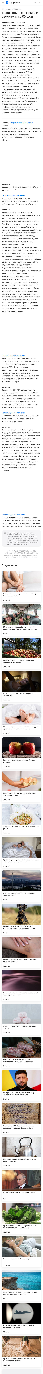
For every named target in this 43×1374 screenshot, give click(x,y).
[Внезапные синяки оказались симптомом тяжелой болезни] (21, 952)
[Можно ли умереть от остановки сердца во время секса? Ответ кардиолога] (21, 719)
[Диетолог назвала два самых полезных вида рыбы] (21, 819)
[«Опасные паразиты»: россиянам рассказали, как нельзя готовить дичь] (21, 1052)
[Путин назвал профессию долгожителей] (21, 1185)
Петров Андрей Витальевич (21, 123)
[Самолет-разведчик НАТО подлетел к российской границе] (21, 1318)
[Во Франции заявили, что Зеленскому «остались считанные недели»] (21, 1085)
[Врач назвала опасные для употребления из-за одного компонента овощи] (21, 1218)
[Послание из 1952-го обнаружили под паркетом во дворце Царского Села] (21, 1118)
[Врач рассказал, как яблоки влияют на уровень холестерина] (21, 653)
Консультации (6, 9)
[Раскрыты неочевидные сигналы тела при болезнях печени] (21, 586)
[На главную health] (14, 2)
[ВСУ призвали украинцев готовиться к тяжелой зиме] (21, 886)
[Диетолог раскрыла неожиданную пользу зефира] (21, 1019)
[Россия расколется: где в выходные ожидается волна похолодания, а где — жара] (21, 919)
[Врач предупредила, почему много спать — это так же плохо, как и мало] (21, 852)
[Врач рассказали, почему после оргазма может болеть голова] (21, 1351)
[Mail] (7, 2)
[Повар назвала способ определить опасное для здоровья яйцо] (21, 786)
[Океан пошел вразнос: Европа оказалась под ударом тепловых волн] (21, 1285)
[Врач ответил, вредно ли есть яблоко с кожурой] (21, 753)
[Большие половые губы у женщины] (21, 1251)
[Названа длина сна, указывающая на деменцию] (21, 686)
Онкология (17, 9)
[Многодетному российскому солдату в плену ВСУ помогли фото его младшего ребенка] (21, 620)
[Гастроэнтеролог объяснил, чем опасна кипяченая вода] (21, 1152)
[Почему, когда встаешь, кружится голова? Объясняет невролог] (21, 985)
